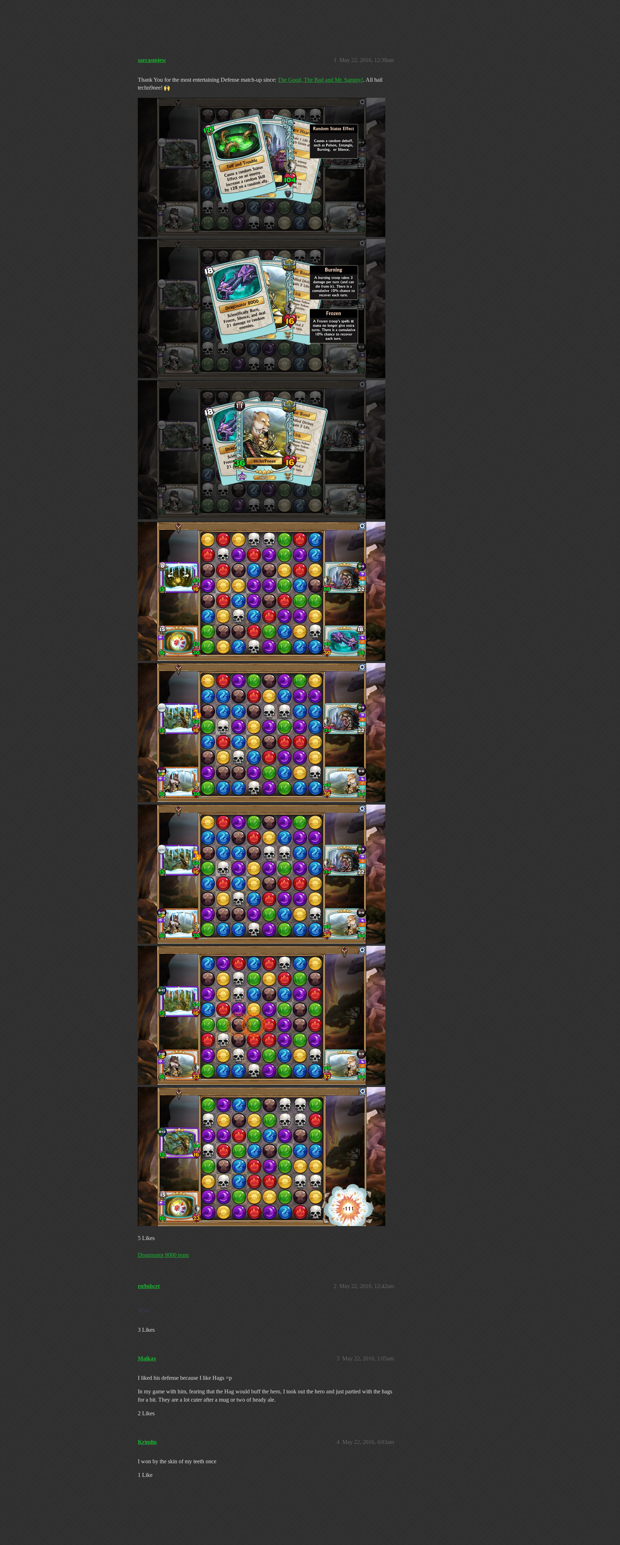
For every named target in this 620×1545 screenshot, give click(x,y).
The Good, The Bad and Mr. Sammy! (320, 80)
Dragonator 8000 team (163, 1255)
